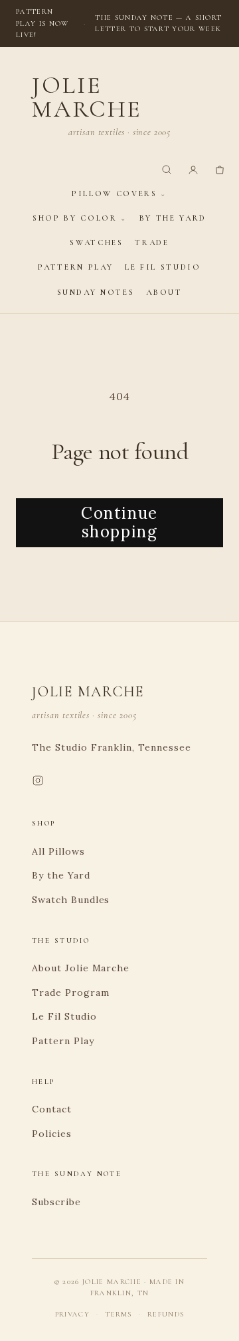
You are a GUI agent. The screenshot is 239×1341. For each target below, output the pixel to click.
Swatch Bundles (71, 900)
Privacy (72, 1314)
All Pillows (58, 851)
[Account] (193, 169)
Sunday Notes (96, 292)
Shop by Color (75, 218)
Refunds (165, 1314)
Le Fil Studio (162, 267)
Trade (152, 242)
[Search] (166, 169)
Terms (118, 1314)
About (164, 292)
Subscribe (56, 1202)
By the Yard (172, 218)
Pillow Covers (114, 193)
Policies (52, 1134)
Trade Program (70, 992)
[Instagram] (38, 783)
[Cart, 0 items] (219, 169)
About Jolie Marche (80, 968)
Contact (52, 1109)
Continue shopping (119, 523)
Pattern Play (75, 267)
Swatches (96, 242)
